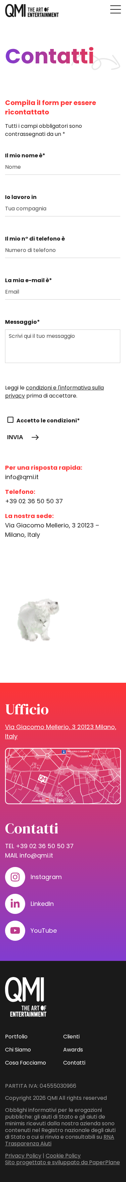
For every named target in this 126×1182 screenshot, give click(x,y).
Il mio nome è (25, 155)
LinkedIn (42, 904)
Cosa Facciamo (25, 1063)
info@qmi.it (22, 477)
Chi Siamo (18, 1049)
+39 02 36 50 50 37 (34, 501)
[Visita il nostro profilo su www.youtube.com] (15, 931)
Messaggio (22, 322)
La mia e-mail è (28, 280)
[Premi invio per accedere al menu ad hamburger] (115, 9)
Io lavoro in (21, 197)
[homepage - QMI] (32, 10)
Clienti (71, 1036)
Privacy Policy (23, 1156)
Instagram (46, 877)
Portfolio (16, 1036)
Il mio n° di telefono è (35, 239)
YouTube (44, 930)
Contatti (74, 1063)
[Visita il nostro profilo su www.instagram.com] (15, 877)
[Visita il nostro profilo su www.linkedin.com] (15, 904)
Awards (73, 1049)
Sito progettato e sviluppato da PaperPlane (62, 1162)
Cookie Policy (63, 1156)
